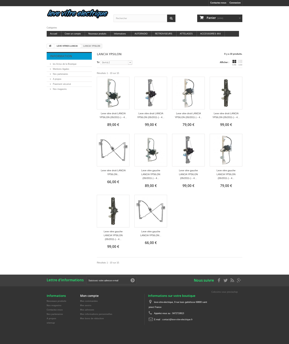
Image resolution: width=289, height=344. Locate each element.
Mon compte (89, 296)
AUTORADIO (141, 33)
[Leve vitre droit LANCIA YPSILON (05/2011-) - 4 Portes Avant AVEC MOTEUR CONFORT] (226, 93)
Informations (120, 33)
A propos (56, 79)
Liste (240, 65)
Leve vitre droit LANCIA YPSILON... (113, 172)
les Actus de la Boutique (64, 64)
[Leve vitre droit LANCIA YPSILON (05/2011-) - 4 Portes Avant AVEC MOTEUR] (188, 93)
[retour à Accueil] (50, 46)
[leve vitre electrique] (78, 14)
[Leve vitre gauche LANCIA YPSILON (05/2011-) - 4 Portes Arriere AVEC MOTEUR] (150, 150)
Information (61, 56)
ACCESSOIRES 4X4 (210, 33)
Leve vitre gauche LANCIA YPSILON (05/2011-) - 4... (150, 174)
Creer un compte (73, 33)
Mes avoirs (85, 305)
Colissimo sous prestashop (224, 292)
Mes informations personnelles (96, 314)
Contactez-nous (218, 3)
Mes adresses (87, 310)
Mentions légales (60, 69)
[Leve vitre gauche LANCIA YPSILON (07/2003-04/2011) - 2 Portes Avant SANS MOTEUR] (150, 211)
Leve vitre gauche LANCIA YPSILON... (150, 233)
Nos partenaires (60, 74)
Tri (98, 62)
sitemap (51, 323)
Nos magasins (59, 89)
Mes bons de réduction (92, 318)
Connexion (235, 3)
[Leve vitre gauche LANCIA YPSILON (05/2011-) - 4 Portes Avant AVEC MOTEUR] (226, 150)
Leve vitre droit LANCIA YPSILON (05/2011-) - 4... (113, 115)
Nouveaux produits (97, 33)
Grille (234, 65)
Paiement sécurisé (61, 84)
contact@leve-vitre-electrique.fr (177, 319)
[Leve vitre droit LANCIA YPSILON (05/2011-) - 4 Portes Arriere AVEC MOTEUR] (113, 93)
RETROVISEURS (163, 33)
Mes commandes (89, 301)
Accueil (53, 33)
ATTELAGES (186, 33)
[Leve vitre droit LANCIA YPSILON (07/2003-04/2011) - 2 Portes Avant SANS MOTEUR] (113, 150)
